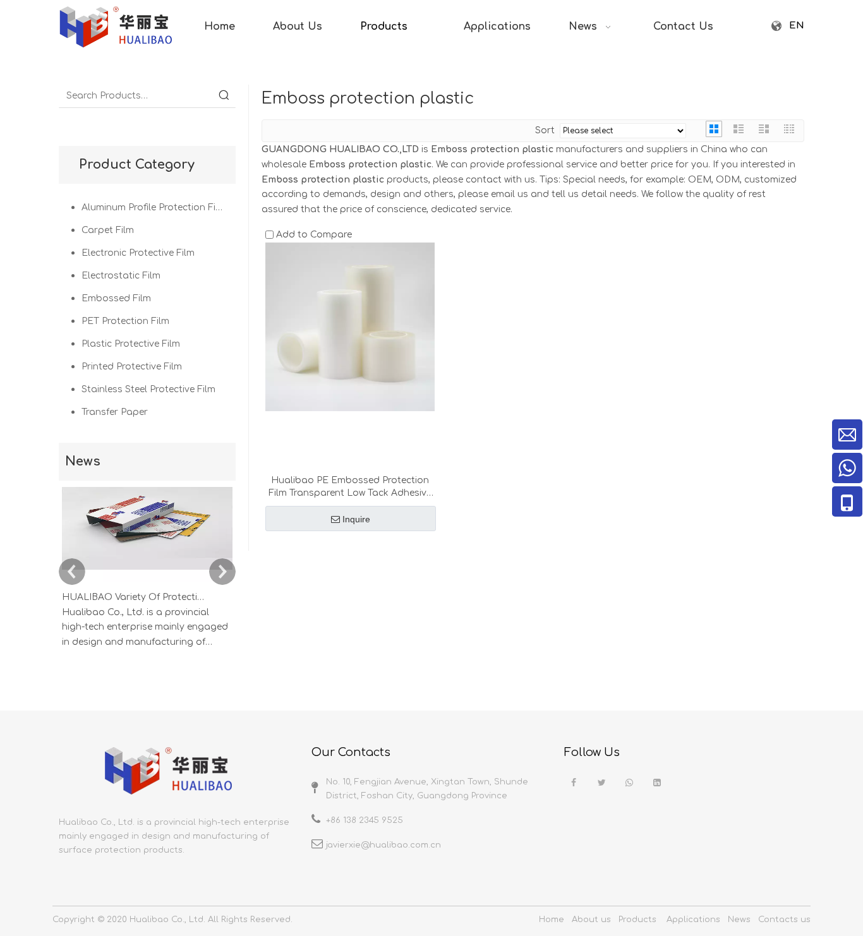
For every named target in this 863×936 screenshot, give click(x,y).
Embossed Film (116, 298)
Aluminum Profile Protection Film (153, 207)
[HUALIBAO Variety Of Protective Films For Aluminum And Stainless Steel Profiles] (147, 582)
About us (591, 919)
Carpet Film (107, 230)
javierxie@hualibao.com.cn (383, 845)
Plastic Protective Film (130, 344)
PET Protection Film (125, 321)
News (739, 919)
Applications (693, 919)
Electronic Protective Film (138, 253)
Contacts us (784, 919)
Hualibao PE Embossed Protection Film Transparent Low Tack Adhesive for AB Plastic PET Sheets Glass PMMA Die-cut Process (350, 488)
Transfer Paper (114, 412)
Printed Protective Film (131, 366)
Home (551, 919)
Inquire (356, 519)
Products (637, 919)
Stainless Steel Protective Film (148, 389)
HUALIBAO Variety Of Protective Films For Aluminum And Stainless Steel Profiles (133, 597)
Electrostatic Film (120, 275)
